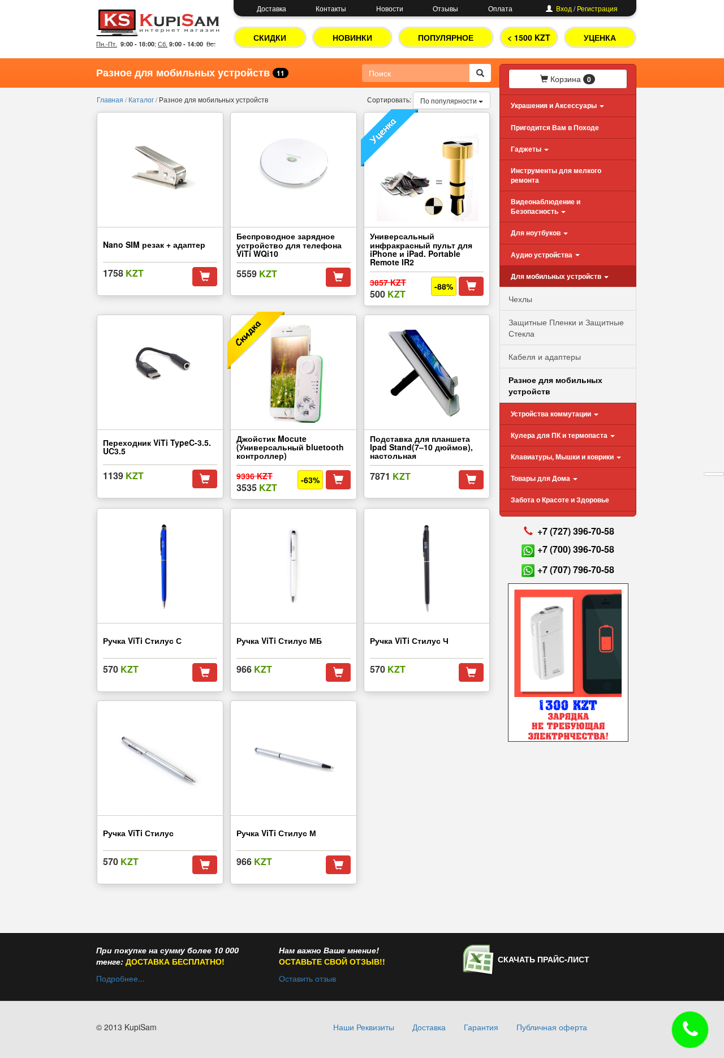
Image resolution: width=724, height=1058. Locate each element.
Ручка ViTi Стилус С (142, 640)
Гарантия (481, 1027)
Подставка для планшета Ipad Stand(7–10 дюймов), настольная (421, 447)
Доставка (271, 8)
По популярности (449, 100)
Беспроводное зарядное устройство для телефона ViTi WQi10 (289, 244)
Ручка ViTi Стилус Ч (409, 640)
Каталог (142, 99)
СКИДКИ (269, 37)
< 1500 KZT (528, 37)
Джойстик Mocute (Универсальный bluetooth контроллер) (290, 447)
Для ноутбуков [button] (536, 232)
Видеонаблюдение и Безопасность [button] (545, 206)
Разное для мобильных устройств (555, 385)
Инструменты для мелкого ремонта (556, 175)
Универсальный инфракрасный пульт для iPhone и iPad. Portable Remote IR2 (422, 249)
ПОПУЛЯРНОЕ (445, 37)
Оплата (500, 8)
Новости (389, 8)
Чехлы (520, 298)
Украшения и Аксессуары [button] (554, 105)
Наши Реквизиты (363, 1027)
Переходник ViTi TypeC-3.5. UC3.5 (157, 447)
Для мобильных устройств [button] (557, 276)
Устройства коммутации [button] (552, 413)
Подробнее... (120, 978)
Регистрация (597, 8)
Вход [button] (564, 8)
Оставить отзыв (307, 978)
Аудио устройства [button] (542, 255)
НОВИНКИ (352, 37)
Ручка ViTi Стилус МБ (279, 640)
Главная (111, 99)
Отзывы (445, 8)
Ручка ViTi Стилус (138, 832)
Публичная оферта (551, 1027)
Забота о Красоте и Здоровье (560, 499)
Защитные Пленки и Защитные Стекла (566, 327)
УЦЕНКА (600, 37)
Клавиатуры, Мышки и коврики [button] (563, 456)
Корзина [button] (569, 78)
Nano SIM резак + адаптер (154, 244)
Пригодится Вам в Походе (555, 127)
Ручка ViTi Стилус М (276, 832)
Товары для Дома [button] (541, 478)
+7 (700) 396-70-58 (575, 549)
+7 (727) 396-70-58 (575, 530)
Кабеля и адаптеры (544, 356)
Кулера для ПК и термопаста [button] (560, 435)
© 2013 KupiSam (126, 1027)
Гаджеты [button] (527, 149)
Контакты (331, 8)
